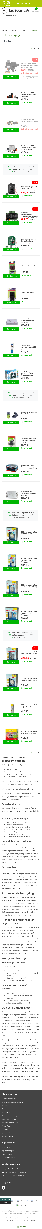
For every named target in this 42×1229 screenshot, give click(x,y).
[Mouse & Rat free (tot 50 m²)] (11, 535)
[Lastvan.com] (6, 3)
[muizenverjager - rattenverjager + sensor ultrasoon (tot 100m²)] (11, 216)
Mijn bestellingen (8, 1151)
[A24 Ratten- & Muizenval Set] (11, 122)
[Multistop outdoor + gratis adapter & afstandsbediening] (11, 375)
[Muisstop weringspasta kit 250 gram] (11, 348)
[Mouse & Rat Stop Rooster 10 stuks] (11, 734)
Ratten (34, 30)
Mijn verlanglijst (7, 1154)
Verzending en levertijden (10, 1116)
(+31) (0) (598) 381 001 (13, 1169)
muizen (22, 1068)
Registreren (6, 1147)
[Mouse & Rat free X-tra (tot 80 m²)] (11, 588)
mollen (36, 1068)
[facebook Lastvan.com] (3, 1187)
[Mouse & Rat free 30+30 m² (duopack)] (11, 562)
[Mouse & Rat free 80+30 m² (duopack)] (11, 615)
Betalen (4, 1105)
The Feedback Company (25, 1218)
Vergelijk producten (8, 1157)
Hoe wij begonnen (8, 1136)
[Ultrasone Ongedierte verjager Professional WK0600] (11, 468)
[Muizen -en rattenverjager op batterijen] (11, 322)
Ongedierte (24, 30)
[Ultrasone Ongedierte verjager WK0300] (11, 495)
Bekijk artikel (11, 76)
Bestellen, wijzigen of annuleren (13, 1102)
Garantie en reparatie (9, 1119)
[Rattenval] (12, 295)
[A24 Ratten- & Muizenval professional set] (11, 149)
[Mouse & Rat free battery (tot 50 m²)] (11, 681)
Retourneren (6, 1112)
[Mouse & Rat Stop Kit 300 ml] (11, 708)
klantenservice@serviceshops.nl (16, 1172)
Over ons (5, 1129)
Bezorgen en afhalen (9, 1109)
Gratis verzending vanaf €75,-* (22, 167)
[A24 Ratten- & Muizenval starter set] (11, 96)
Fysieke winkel (7, 1133)
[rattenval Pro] (12, 269)
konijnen (28, 1068)
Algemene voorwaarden (10, 1122)
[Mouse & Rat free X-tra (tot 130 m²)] (11, 655)
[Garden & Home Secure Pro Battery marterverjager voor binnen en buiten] (11, 189)
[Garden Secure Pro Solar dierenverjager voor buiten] (11, 242)
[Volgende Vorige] (38, 49)
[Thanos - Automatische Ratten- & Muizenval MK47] (11, 67)
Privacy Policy (6, 1126)
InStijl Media (32, 1213)
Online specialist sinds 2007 (22, 169)
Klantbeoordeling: (22, 172)
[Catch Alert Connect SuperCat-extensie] (11, 442)
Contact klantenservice (9, 1099)
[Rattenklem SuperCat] (11, 415)
